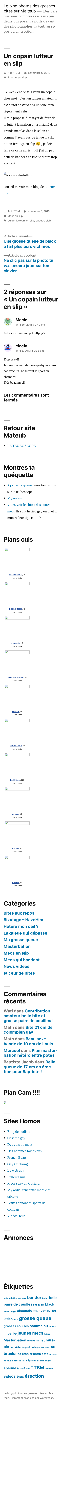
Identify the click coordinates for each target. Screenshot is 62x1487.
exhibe (46, 1311)
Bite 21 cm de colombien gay (28, 1030)
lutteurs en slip (25, 220)
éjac (20, 1376)
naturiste (15, 1347)
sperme (10, 1368)
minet (40, 1340)
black (49, 1304)
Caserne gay (16, 1138)
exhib (36, 1311)
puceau (40, 1347)
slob (48, 220)
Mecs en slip (15, 216)
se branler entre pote (33, 1354)
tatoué (21, 1368)
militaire (31, 1341)
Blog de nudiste (18, 1131)
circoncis (24, 1311)
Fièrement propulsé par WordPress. (32, 1397)
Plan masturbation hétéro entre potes (31, 1053)
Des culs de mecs (20, 1144)
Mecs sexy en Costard (23, 1183)
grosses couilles (16, 1326)
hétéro (52, 1326)
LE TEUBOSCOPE (21, 445)
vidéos (10, 1376)
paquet (40, 220)
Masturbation (17, 946)
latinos (47, 1334)
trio (28, 1368)
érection (34, 1376)
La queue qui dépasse (25, 933)
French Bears (17, 1157)
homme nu (39, 1326)
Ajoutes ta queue (19, 485)
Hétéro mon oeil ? (21, 926)
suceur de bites (19, 973)
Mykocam (14, 498)
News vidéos (16, 966)
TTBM (37, 1367)
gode (16, 1319)
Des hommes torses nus (24, 1151)
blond (6, 1311)
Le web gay (15, 1170)
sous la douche (44, 1361)
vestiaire (49, 1368)
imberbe (10, 1333)
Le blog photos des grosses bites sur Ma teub (29, 8)
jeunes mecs (30, 1333)
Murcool (12, 1050)
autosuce (22, 1298)
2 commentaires (17, 77)
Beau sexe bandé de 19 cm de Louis (28, 1041)
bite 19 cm (38, 1304)
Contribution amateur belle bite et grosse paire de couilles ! (29, 1015)
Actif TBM (14, 72)
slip (28, 1360)
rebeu (47, 1347)
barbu (45, 1298)
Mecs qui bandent (22, 959)
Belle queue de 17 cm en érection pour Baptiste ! (29, 1066)
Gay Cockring (17, 1164)
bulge (11, 220)
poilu (34, 1347)
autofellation (10, 1298)
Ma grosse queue (21, 939)
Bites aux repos (19, 913)
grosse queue (35, 1318)
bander (34, 1297)
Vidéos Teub (16, 1216)
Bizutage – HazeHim (23, 919)
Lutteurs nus (16, 1177)
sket (23, 1361)
